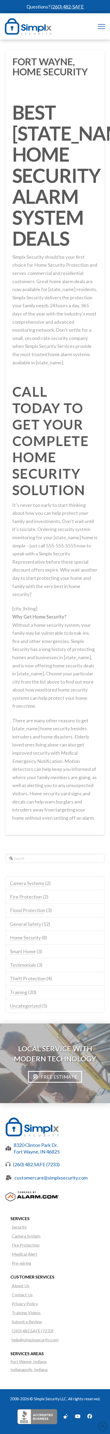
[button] (101, 26)
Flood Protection (27, 910)
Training (18, 992)
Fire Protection (26, 897)
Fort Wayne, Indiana (28, 1361)
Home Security (25, 937)
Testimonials (23, 965)
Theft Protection (28, 978)
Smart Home (23, 951)
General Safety (25, 924)
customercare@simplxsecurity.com (51, 1178)
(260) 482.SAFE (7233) (36, 1164)
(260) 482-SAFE (67, 7)
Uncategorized (25, 1006)
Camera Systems (27, 883)
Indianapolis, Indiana (29, 1369)
